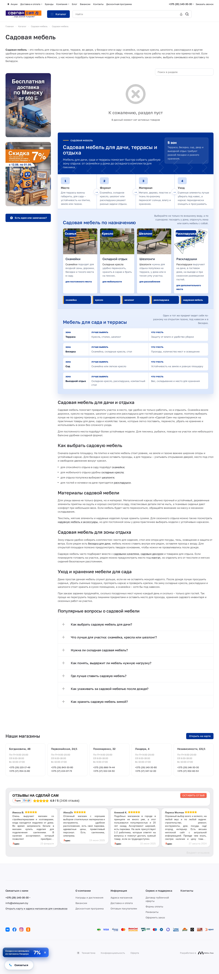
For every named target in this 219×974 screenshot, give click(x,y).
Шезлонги (145, 264)
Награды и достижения (89, 897)
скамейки (118, 467)
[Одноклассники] (28, 929)
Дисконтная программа (89, 908)
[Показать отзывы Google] (27, 800)
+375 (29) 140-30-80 (146, 767)
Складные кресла (112, 264)
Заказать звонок (204, 4)
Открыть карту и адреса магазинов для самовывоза (36, 908)
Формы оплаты (154, 906)
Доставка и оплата (122, 903)
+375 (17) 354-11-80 (19, 771)
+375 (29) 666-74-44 (104, 767)
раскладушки (122, 482)
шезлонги (108, 477)
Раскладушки (184, 264)
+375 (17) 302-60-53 (188, 771)
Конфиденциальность (113, 953)
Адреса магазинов (121, 897)
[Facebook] (14, 929)
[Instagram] (21, 929)
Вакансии (81, 903)
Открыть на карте (200, 736)
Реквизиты (152, 911)
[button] (135, 624)
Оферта (134, 953)
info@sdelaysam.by (17, 903)
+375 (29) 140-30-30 (180, 4)
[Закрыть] (45, 952)
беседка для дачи (99, 543)
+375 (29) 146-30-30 (188, 767)
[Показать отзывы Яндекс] (18, 800)
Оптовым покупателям (124, 908)
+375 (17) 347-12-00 (145, 771)
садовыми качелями (126, 553)
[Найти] (187, 14)
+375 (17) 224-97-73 (61, 771)
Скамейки (71, 264)
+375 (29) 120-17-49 (19, 767)
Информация (119, 890)
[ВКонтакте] (8, 929)
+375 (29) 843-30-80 (62, 767)
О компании (83, 890)
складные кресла (112, 472)
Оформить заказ (155, 917)
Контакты (186, 890)
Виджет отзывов (198, 852)
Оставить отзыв (193, 795)
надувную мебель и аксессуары (78, 521)
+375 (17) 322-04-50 (104, 771)
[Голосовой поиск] (181, 14)
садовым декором (152, 553)
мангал (155, 557)
